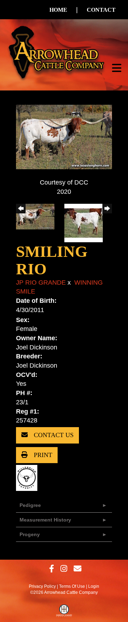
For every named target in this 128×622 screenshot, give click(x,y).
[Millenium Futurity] (28, 477)
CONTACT (101, 10)
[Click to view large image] (64, 136)
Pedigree (30, 505)
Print (42, 454)
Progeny (30, 534)
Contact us (53, 435)
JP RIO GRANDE (41, 282)
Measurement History (45, 520)
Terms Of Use (72, 586)
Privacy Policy (42, 586)
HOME (58, 10)
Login (93, 586)
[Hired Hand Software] (64, 612)
